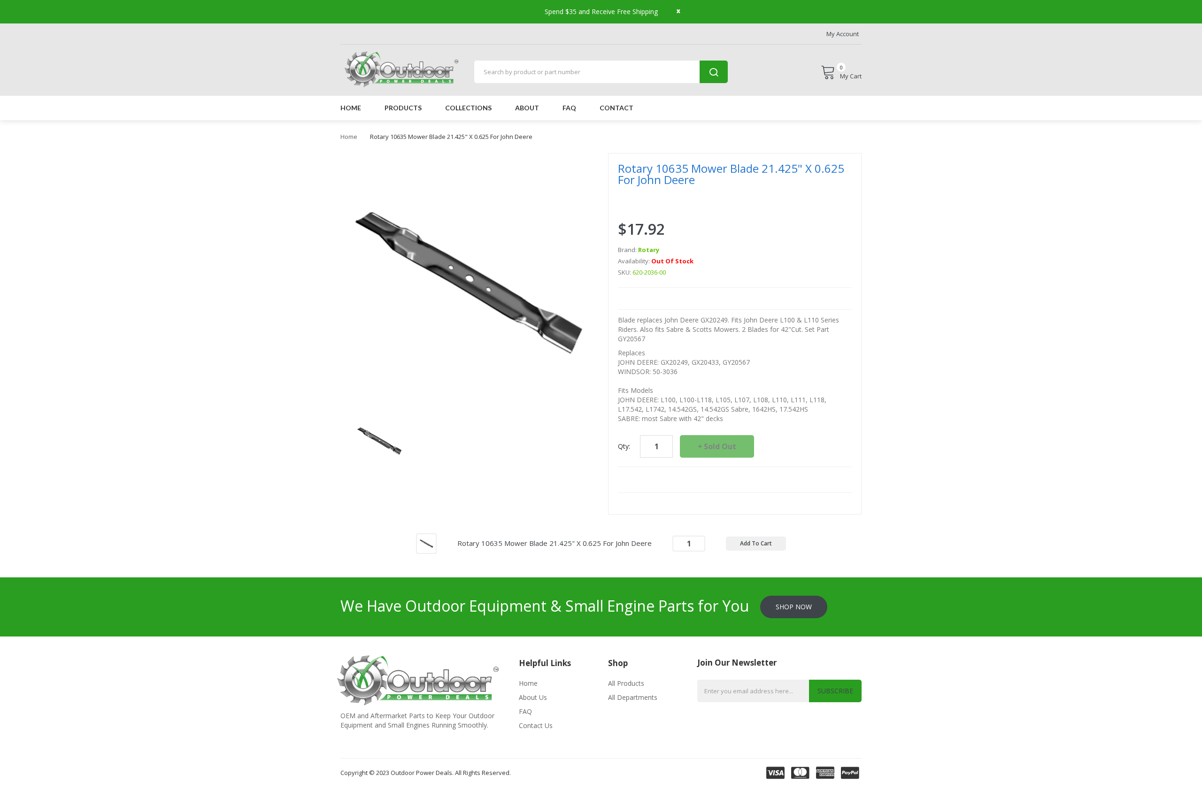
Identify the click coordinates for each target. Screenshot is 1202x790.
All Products (626, 683)
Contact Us (536, 725)
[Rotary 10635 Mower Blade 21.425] (379, 439)
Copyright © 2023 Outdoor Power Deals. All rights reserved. (425, 772)
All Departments (632, 697)
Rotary (648, 249)
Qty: (624, 446)
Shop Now (794, 606)
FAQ (525, 711)
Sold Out (720, 446)
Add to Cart (756, 543)
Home (348, 136)
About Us (533, 697)
